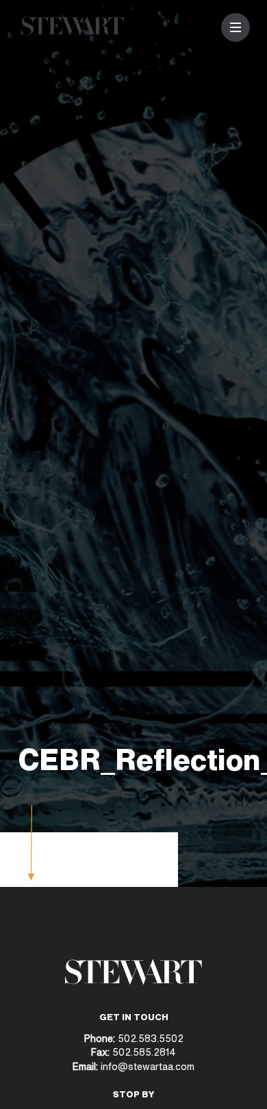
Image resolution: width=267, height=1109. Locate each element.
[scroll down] (31, 876)
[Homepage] (72, 31)
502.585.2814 (144, 1052)
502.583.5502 (149, 1038)
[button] (235, 27)
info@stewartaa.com (147, 1066)
